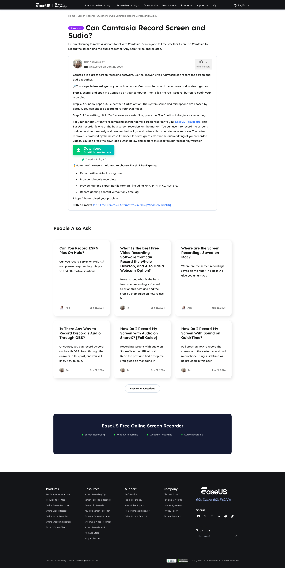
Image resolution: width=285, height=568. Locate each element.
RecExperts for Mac (55, 499)
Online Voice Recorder (57, 516)
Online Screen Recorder (57, 505)
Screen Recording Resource (97, 499)
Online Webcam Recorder (58, 521)
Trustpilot (201, 526)
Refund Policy (60, 560)
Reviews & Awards (173, 499)
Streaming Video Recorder (97, 521)
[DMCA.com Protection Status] (184, 560)
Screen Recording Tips (95, 494)
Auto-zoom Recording (97, 5)
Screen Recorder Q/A (94, 527)
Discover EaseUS (172, 494)
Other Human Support (136, 516)
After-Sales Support (135, 505)
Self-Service (131, 494)
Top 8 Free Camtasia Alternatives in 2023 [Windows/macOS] (132, 205)
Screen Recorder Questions (93, 15)
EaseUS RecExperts (188, 121)
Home (71, 15)
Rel (86, 66)
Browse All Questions (142, 388)
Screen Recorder (61, 5)
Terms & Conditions (76, 560)
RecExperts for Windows (58, 494)
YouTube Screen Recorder (97, 510)
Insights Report (92, 538)
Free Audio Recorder (94, 505)
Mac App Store (91, 532)
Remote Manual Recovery (137, 510)
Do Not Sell (89, 560)
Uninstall (49, 560)
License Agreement (173, 505)
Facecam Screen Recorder (97, 516)
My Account (101, 560)
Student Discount (172, 516)
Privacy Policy (171, 510)
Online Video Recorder (57, 510)
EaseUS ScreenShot (55, 527)
